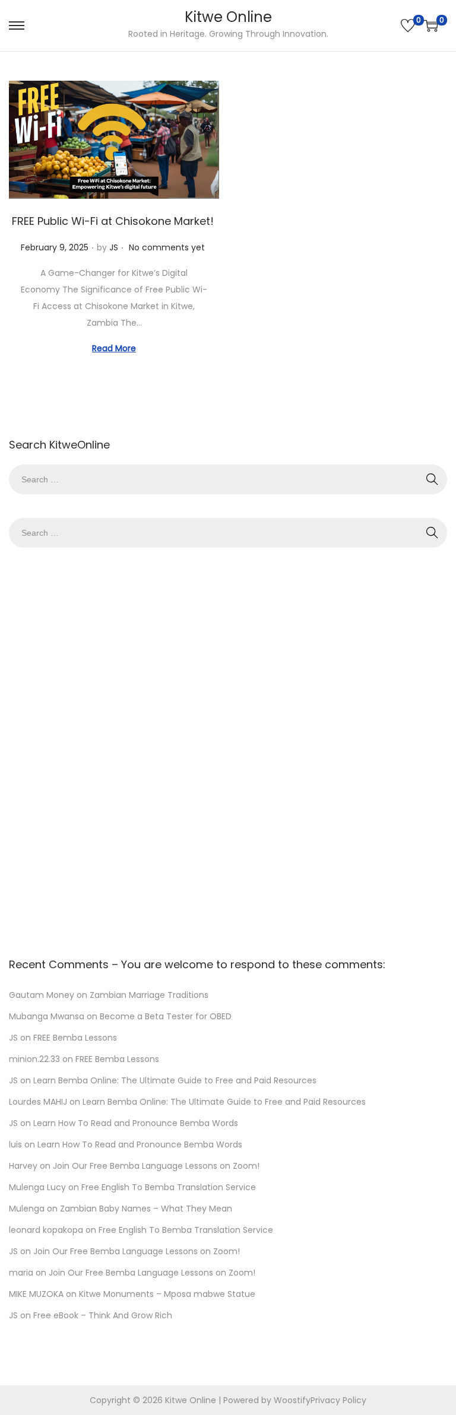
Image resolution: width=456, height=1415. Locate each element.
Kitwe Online (228, 17)
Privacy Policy (338, 1400)
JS (113, 247)
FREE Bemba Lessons (75, 1038)
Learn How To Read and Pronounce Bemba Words (135, 1123)
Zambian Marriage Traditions (149, 995)
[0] (408, 25)
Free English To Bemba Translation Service (168, 1187)
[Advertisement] (228, 749)
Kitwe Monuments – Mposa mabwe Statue (167, 1294)
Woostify (292, 1400)
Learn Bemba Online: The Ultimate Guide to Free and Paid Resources (174, 1080)
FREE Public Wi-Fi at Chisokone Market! (114, 221)
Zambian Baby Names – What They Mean (146, 1208)
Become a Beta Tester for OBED (166, 1016)
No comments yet (167, 247)
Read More (114, 348)
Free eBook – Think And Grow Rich (102, 1315)
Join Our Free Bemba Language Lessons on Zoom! (156, 1166)
